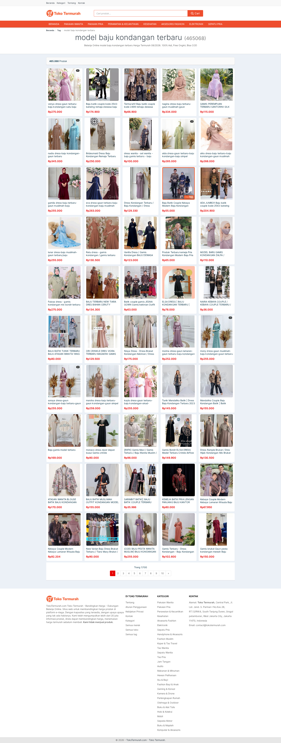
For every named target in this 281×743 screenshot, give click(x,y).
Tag (59, 30)
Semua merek (133, 625)
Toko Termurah (157, 740)
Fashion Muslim (165, 638)
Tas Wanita (163, 648)
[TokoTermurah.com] (63, 13)
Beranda (50, 3)
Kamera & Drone (165, 693)
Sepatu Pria (215, 24)
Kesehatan (149, 24)
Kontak (81, 3)
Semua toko (132, 629)
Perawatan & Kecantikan (123, 24)
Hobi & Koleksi (164, 711)
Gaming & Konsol (166, 689)
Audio (160, 666)
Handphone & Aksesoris (169, 634)
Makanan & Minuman (168, 670)
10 (162, 573)
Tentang (71, 3)
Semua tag (131, 634)
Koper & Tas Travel (167, 643)
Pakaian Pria (95, 24)
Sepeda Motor (164, 720)
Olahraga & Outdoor (168, 702)
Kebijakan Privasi (134, 611)
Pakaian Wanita (73, 24)
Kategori (61, 3)
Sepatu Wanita (165, 652)
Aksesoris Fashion (172, 24)
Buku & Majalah (165, 725)
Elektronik (196, 24)
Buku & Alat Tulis (166, 707)
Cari (197, 13)
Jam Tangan (163, 661)
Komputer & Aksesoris (168, 730)
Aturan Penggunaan (136, 607)
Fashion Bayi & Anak (168, 684)
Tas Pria (161, 657)
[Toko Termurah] (62, 599)
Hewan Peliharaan (166, 675)
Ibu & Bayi (162, 679)
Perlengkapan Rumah (168, 698)
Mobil (160, 716)
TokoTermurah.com (136, 740)
